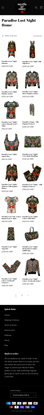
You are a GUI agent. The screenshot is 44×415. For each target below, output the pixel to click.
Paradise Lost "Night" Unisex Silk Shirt (30, 218)
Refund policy (10, 330)
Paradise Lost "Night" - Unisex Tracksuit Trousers (10, 280)
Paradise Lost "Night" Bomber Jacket (9, 93)
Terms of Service (11, 325)
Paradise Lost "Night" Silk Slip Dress (31, 62)
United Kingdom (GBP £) (21, 395)
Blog (6, 345)
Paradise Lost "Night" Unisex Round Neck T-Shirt (10, 124)
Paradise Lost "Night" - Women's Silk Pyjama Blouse (10, 186)
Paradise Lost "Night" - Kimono (10, 62)
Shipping (8, 335)
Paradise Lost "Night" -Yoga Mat (10, 248)
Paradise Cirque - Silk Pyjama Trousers (30, 123)
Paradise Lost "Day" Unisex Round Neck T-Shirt (11, 218)
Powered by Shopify (28, 411)
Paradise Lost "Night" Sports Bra (9, 155)
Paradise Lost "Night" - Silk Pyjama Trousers (32, 185)
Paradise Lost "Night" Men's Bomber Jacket (30, 93)
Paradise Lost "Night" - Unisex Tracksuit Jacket (31, 280)
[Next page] (28, 295)
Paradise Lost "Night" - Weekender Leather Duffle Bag (30, 248)
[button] (2, 7)
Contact (7, 315)
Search (7, 340)
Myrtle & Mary (19, 411)
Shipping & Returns (12, 320)
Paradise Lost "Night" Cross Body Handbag (30, 155)
